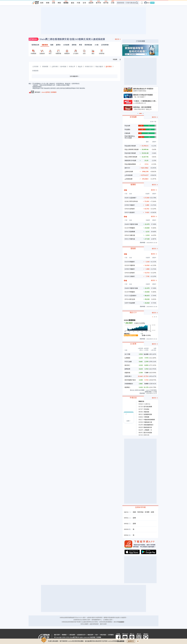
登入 (148, 2)
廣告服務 (72, 634)
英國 (134, 512)
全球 (84, 3)
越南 (152, 512)
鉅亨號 (105, 3)
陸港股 (66, 3)
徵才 (96, 634)
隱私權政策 (120, 641)
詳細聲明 (121, 622)
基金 (72, 3)
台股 (53, 3)
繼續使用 (131, 641)
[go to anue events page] (142, 2)
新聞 (47, 3)
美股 (59, 3)
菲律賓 (147, 512)
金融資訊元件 (81, 634)
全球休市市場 (140, 507)
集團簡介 (64, 634)
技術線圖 (141, 41)
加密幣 (91, 3)
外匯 (78, 3)
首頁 (41, 3)
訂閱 (112, 3)
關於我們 (57, 634)
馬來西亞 (140, 512)
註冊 (152, 3)
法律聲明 (111, 634)
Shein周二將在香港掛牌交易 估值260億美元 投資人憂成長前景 (72, 39)
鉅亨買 (98, 3)
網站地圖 (103, 634)
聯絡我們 (90, 634)
